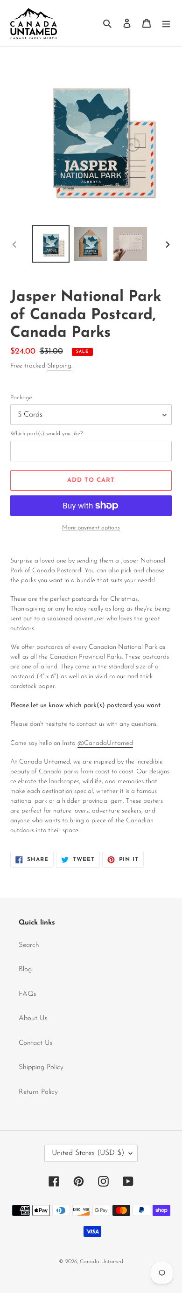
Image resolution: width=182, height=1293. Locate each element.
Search (29, 945)
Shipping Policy (41, 1067)
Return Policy (38, 1092)
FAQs (27, 994)
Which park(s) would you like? (46, 434)
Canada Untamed (101, 1262)
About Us (33, 1018)
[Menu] (166, 23)
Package (21, 398)
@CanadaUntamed (105, 743)
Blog (25, 969)
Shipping (59, 365)
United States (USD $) (88, 1153)
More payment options (91, 528)
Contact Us (36, 1043)
